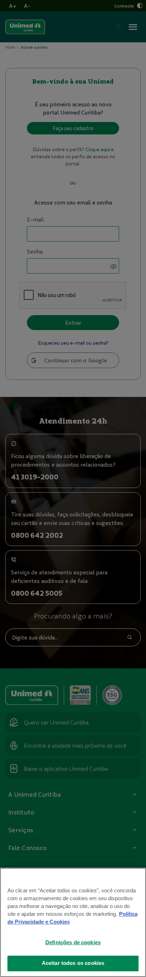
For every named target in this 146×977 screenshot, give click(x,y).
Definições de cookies (73, 942)
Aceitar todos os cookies (73, 963)
